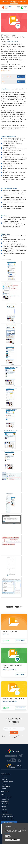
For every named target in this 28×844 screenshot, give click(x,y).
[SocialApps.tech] (7, 7)
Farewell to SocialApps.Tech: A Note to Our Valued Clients (14, 2)
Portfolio (4, 779)
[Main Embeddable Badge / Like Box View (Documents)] (11, 461)
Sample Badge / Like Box (18, 89)
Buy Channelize (6, 786)
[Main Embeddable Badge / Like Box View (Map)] (11, 334)
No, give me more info (12, 839)
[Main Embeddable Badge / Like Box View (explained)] (11, 292)
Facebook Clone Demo (7, 816)
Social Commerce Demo (8, 819)
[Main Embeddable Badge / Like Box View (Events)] (11, 440)
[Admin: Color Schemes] (11, 587)
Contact (4, 788)
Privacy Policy (5, 801)
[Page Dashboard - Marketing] (11, 482)
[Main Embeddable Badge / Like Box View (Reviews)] (11, 397)
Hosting (4, 784)
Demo (9, 70)
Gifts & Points (10, 41)
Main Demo (5, 812)
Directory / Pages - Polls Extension (13, 698)
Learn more (7, 833)
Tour (4, 70)
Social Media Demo (7, 814)
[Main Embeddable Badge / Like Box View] (11, 271)
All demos (4, 809)
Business (16, 41)
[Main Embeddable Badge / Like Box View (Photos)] (11, 355)
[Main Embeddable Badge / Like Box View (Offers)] (11, 418)
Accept (7, 836)
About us (4, 777)
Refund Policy (5, 799)
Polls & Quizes (7, 669)
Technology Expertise (7, 781)
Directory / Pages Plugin (10, 631)
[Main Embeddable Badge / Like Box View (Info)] (11, 313)
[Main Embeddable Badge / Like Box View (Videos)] (11, 376)
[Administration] (11, 545)
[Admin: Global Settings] (11, 566)
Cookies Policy (5, 803)
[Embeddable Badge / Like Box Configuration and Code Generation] (11, 503)
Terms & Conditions (7, 796)
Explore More (20, 640)
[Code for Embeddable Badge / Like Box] (11, 524)
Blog (3, 794)
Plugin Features (6, 89)
